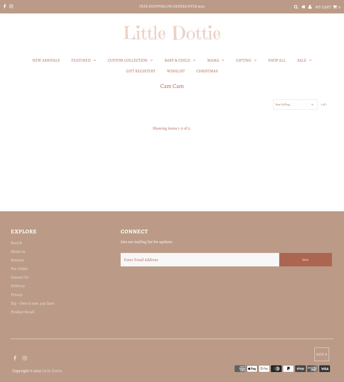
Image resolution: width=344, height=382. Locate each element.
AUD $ (321, 354)
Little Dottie (52, 370)
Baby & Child (177, 60)
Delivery (18, 285)
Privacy (17, 294)
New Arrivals (46, 60)
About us (18, 251)
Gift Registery (140, 71)
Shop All (277, 60)
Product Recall (22, 312)
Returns (17, 260)
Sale (301, 60)
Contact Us (19, 277)
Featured (81, 60)
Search (16, 242)
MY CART (328, 7)
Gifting (243, 60)
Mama (213, 60)
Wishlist (176, 71)
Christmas (207, 71)
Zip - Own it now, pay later (33, 303)
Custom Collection (128, 60)
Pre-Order (19, 268)
